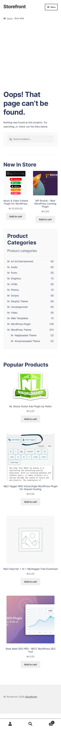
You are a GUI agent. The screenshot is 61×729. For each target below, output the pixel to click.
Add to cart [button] (15, 216)
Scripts (15, 295)
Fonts (14, 272)
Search (30, 724)
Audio (14, 267)
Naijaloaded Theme (25, 335)
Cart (47, 722)
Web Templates (19, 318)
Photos (15, 289)
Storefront (14, 6)
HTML (14, 284)
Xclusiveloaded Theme (27, 341)
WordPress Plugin (20, 324)
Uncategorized (19, 306)
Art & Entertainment (22, 261)
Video (14, 312)
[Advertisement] (30, 52)
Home (9, 18)
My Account (10, 724)
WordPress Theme (21, 329)
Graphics (16, 278)
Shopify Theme (19, 301)
